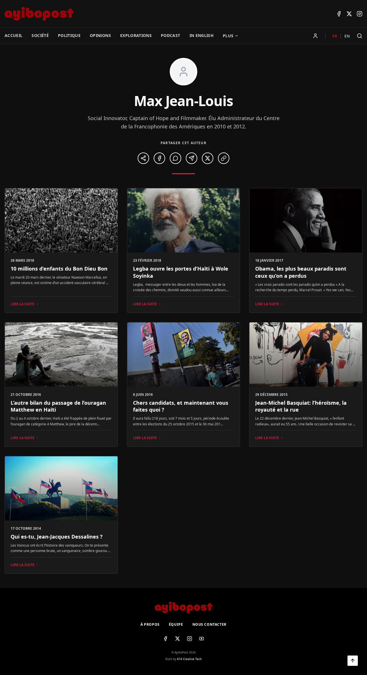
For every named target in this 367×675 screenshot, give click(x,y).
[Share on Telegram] (191, 158)
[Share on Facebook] (159, 158)
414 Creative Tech (189, 659)
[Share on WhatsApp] (175, 158)
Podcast (170, 35)
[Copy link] (223, 158)
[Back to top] (353, 661)
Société (40, 35)
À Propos (150, 624)
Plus (228, 35)
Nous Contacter (209, 624)
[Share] (143, 158)
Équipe (176, 624)
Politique (69, 35)
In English (202, 35)
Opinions (100, 35)
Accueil (13, 35)
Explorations (136, 35)
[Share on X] (207, 158)
